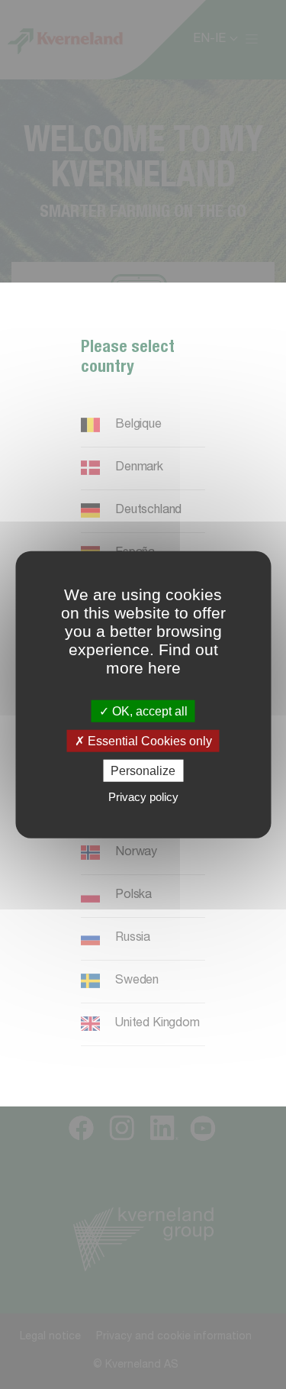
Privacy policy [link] (143, 796)
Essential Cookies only (148, 740)
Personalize (143, 770)
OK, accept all (148, 710)
